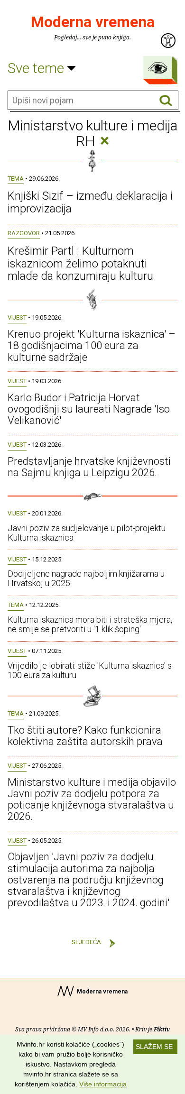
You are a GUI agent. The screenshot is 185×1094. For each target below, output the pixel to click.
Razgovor (24, 233)
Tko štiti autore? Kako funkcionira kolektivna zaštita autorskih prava (85, 735)
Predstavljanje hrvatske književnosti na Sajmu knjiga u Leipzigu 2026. (89, 466)
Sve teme (37, 68)
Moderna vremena (93, 22)
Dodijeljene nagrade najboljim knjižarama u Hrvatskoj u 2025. (86, 578)
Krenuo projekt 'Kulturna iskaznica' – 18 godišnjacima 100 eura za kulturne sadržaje (92, 345)
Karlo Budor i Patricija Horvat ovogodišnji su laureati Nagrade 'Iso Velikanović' (89, 409)
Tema (16, 178)
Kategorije (158, 68)
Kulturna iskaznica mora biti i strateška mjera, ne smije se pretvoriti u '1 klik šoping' (90, 624)
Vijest (17, 317)
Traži (165, 100)
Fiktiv (162, 1029)
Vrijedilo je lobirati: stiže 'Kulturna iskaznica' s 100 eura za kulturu (90, 670)
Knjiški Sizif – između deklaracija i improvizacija (90, 202)
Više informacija (103, 1084)
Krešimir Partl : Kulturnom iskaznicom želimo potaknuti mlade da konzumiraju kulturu (80, 263)
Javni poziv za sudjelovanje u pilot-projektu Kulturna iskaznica (87, 532)
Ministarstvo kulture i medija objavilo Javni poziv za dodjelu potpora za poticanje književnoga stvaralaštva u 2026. (92, 799)
